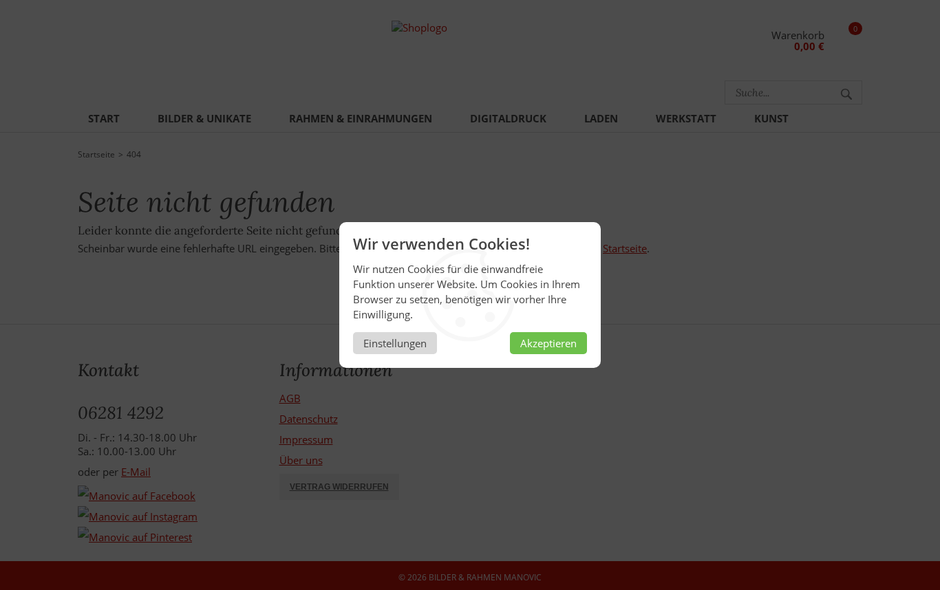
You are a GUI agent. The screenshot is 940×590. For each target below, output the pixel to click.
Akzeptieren (548, 343)
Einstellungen (395, 343)
